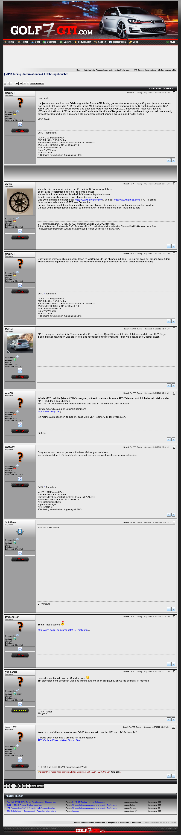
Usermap (51, 42)
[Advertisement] (90, 53)
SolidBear (10, 522)
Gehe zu (170, 88)
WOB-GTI (10, 93)
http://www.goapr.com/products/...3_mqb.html (63, 630)
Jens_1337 (10, 727)
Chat (37, 42)
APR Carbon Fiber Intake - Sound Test (59, 740)
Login (135, 42)
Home (79, 70)
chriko (8, 184)
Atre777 (9, 393)
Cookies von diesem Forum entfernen (89, 823)
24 (21, 84)
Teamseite (124, 823)
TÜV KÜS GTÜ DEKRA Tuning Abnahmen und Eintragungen (31, 802)
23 (17, 84)
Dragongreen (12, 617)
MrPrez (9, 329)
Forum (11, 42)
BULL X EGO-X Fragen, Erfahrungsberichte (24, 805)
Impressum (136, 823)
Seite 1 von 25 (37, 84)
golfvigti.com (84, 42)
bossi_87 (134, 811)
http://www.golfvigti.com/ (88, 199)
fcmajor (133, 808)
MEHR (173, 42)
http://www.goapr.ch (49, 411)
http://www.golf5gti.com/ (127, 199)
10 (173, 727)
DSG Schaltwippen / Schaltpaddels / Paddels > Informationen (32, 811)
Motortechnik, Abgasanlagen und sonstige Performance (108, 70)
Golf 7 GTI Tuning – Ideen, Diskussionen (89, 802)
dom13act (134, 802)
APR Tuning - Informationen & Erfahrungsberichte (155, 70)
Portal (25, 42)
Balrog (132, 805)
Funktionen (156, 88)
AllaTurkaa (172, 828)
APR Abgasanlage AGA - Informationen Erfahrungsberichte (31, 808)
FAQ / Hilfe (112, 823)
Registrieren (119, 42)
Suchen (102, 42)
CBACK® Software (48, 828)
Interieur (75, 811)
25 (25, 84)
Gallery (67, 42)
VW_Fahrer (11, 672)
